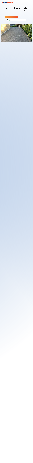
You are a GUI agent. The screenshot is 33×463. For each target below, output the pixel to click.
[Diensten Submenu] (20, 2)
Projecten (26, 2)
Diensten (18, 2)
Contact (29, 2)
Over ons (14, 2)
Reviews (22, 2)
